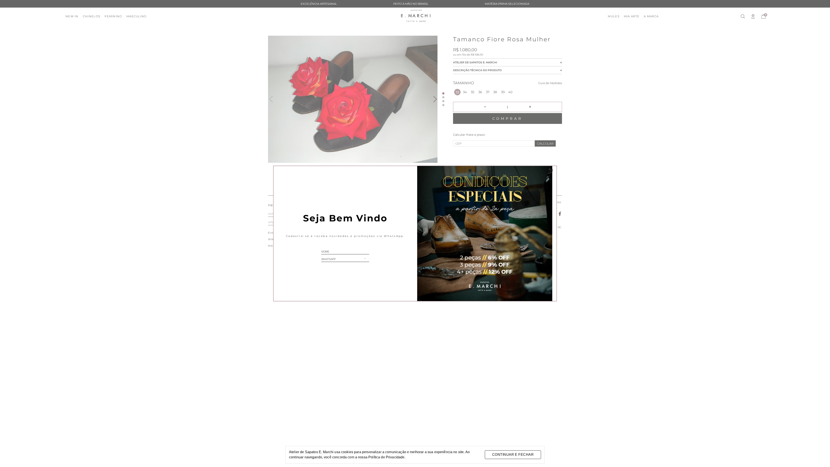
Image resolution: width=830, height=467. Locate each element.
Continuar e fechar (513, 454)
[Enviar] (364, 259)
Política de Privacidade (386, 457)
